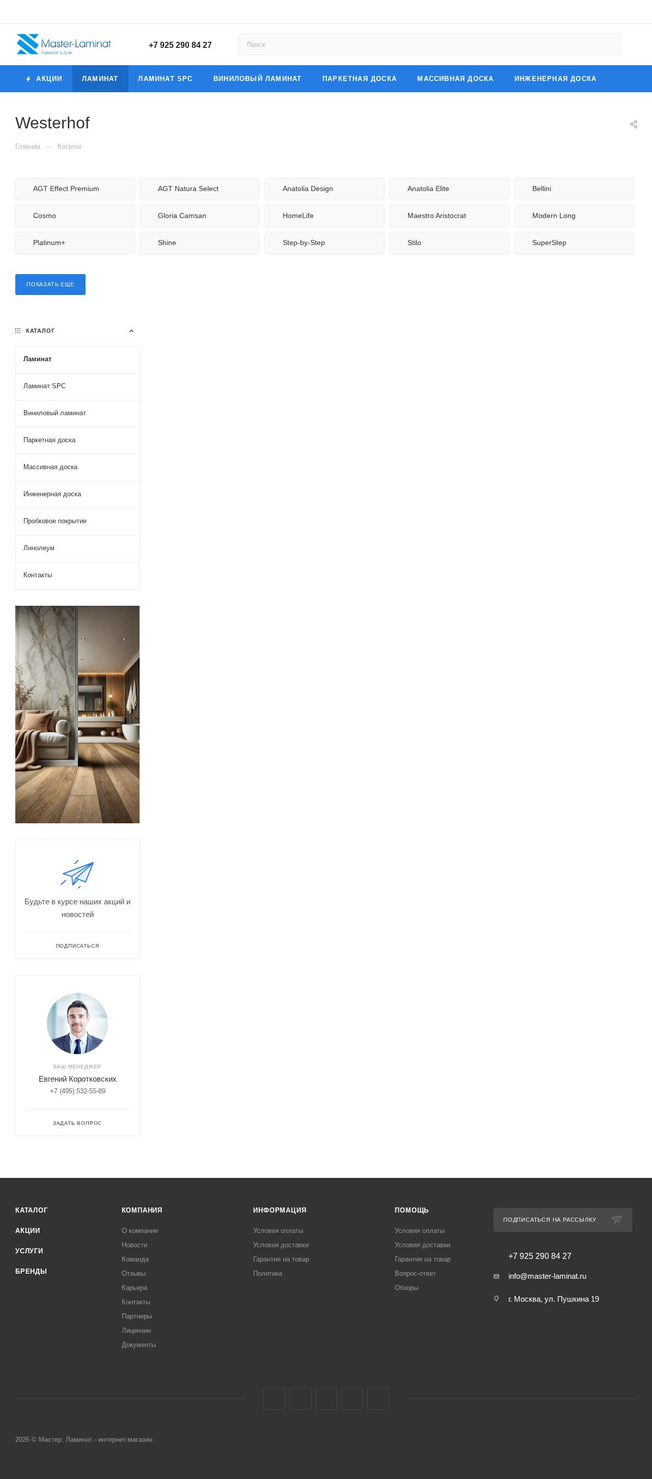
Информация (279, 1210)
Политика (267, 1273)
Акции (27, 1230)
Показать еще (50, 284)
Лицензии (136, 1330)
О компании (140, 1230)
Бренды (31, 1271)
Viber (352, 1399)
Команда (135, 1259)
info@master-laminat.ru (547, 1276)
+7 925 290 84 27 (180, 45)
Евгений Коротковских (78, 1078)
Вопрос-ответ (415, 1273)
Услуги (29, 1251)
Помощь (412, 1210)
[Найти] (607, 44)
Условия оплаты (278, 1230)
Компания (142, 1210)
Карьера (134, 1288)
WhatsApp (378, 1399)
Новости (134, 1245)
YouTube (326, 1399)
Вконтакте (274, 1399)
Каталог (31, 1210)
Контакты (136, 1302)
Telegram (300, 1399)
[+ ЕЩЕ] (622, 78)
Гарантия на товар (281, 1259)
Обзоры (406, 1288)
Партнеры (137, 1316)
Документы (139, 1345)
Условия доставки (281, 1245)
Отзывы (134, 1273)
